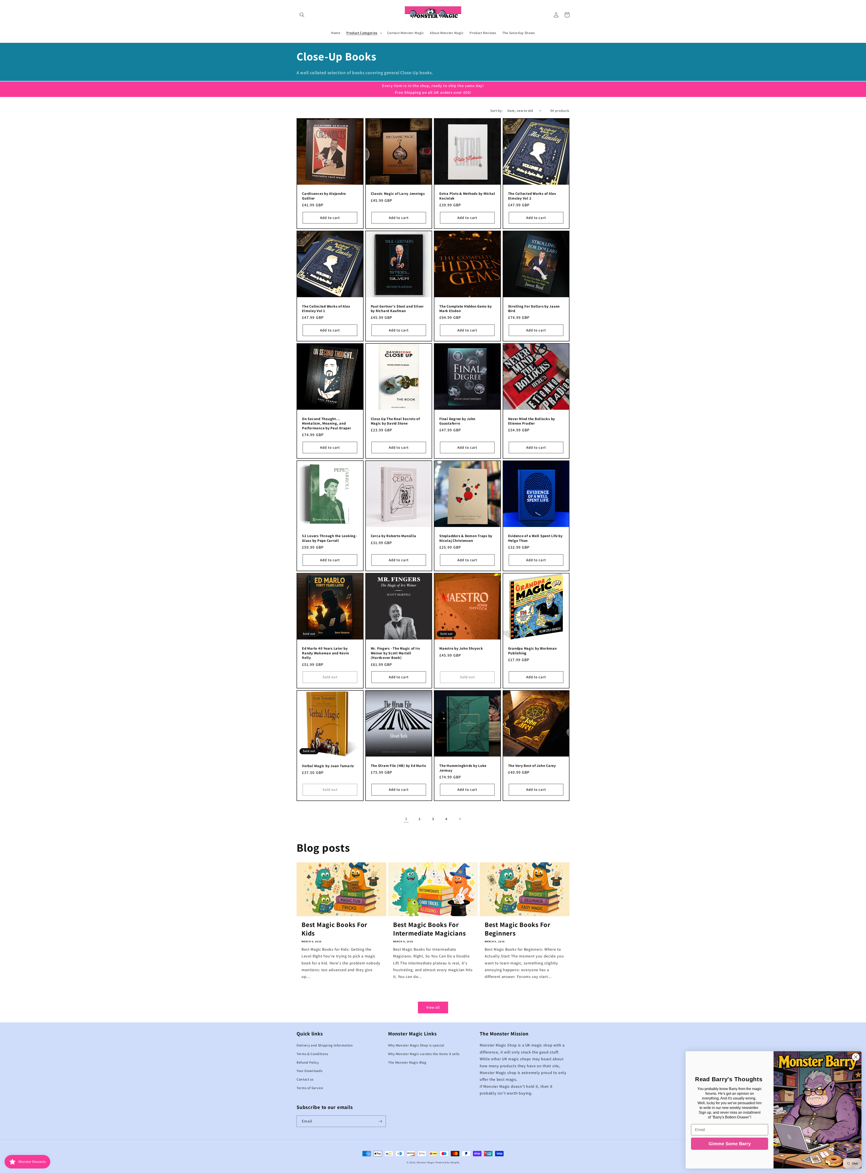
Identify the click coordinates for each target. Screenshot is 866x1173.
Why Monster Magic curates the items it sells (424, 1053)
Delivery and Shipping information (325, 1045)
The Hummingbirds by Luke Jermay (462, 768)
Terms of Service (310, 1088)
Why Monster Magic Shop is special (416, 1045)
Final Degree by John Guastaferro (457, 421)
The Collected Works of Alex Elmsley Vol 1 (326, 308)
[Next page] (459, 818)
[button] (302, 14)
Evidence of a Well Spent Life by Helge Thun (535, 538)
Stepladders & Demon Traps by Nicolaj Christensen (465, 538)
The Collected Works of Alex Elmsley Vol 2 (532, 195)
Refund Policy (308, 1062)
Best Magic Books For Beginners (517, 929)
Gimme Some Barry (730, 1143)
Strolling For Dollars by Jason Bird (534, 308)
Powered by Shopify (447, 1162)
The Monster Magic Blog (407, 1062)
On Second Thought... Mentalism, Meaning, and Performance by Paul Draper (326, 423)
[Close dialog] (856, 1057)
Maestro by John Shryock (461, 648)
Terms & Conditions (312, 1053)
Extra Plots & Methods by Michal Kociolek (467, 195)
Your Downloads (309, 1070)
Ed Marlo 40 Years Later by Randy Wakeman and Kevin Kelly (325, 653)
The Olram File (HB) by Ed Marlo (398, 765)
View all (433, 1007)
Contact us (305, 1079)
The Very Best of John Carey (532, 765)
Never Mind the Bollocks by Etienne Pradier (531, 421)
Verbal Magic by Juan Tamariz (328, 766)
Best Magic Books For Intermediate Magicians (429, 929)
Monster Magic (426, 1162)
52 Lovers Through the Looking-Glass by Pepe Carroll (329, 538)
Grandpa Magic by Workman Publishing (532, 650)
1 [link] (406, 818)
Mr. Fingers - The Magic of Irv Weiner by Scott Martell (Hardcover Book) (395, 653)
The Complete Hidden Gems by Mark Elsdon (465, 308)
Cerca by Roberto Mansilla (393, 536)
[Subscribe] (380, 1121)
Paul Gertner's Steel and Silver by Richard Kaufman (397, 308)
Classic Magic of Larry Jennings (398, 193)
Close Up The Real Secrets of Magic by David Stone (395, 421)
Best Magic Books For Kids (334, 929)
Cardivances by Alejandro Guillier (324, 195)
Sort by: (496, 110)
